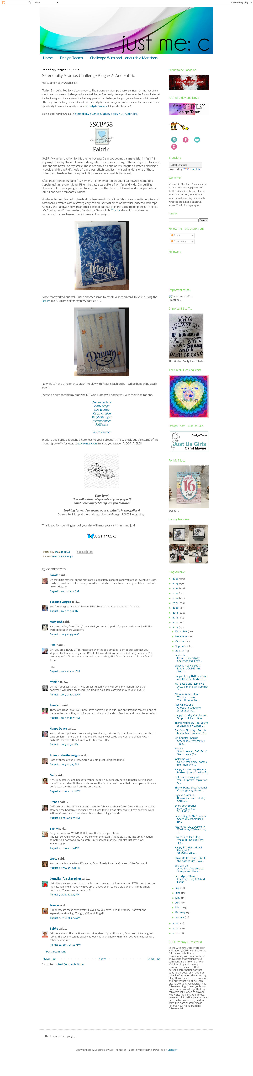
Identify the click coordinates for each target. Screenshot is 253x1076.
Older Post (154, 958)
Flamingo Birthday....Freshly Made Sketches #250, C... (190, 732)
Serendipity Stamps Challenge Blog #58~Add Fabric (106, 113)
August (179, 651)
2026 (175, 578)
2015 (175, 923)
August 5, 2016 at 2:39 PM (64, 894)
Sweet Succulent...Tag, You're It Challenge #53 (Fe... (189, 840)
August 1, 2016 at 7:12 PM (64, 744)
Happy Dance (58, 728)
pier (108, 421)
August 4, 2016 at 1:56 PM (64, 848)
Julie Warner (101, 409)
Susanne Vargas (60, 602)
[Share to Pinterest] (91, 552)
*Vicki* (54, 682)
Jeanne (54, 905)
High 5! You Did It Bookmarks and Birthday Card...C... (190, 798)
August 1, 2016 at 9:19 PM (64, 764)
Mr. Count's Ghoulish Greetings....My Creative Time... (190, 741)
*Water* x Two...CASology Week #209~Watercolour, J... (190, 830)
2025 (175, 583)
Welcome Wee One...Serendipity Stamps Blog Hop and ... (191, 762)
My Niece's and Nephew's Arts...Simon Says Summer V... (191, 687)
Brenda (54, 802)
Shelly (54, 829)
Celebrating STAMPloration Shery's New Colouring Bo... (190, 819)
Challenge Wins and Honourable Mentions (124, 58)
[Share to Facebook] (88, 552)
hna (108, 402)
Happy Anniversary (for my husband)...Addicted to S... (191, 771)
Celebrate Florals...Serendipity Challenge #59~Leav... (188, 658)
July (177, 888)
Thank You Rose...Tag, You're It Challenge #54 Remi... (191, 724)
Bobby (54, 929)
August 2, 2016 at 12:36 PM (65, 791)
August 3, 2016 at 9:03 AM (65, 818)
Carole (54, 575)
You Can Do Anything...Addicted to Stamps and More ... (189, 868)
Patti (53, 645)
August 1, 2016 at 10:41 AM (65, 671)
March (179, 907)
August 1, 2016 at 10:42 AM (65, 694)
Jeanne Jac (99, 402)
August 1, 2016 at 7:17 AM (64, 611)
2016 (175, 627)
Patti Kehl (101, 424)
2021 (175, 603)
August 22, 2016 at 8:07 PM (65, 945)
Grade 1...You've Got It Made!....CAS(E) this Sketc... (188, 668)
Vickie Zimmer (101, 432)
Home (48, 58)
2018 (175, 617)
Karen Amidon (101, 413)
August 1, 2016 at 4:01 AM (64, 591)
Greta (53, 859)
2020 (175, 608)
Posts (176, 235)
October (180, 641)
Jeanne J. (56, 705)
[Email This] (78, 552)
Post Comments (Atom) (72, 964)
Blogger (172, 1050)
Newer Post (49, 958)
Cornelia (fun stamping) (65, 879)
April (178, 902)
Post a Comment (56, 951)
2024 (175, 588)
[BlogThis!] (81, 552)
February (180, 912)
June (178, 893)
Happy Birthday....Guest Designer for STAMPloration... (188, 850)
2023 (175, 593)
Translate (195, 169)
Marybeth (56, 622)
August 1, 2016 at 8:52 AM (64, 634)
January (180, 917)
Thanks (115, 210)
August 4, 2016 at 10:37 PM (65, 868)
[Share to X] (85, 552)
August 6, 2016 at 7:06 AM (65, 918)
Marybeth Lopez (101, 417)
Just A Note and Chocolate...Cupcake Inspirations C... (188, 708)
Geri (52, 775)
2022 (175, 598)
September (182, 646)
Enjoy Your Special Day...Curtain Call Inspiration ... (186, 809)
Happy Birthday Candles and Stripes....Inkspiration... (191, 717)
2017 (175, 622)
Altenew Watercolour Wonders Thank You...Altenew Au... (187, 697)
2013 (175, 933)
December (181, 631)
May (178, 898)
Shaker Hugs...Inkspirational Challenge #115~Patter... (191, 789)
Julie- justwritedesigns (65, 755)
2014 (175, 928)
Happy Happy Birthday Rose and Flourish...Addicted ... (191, 678)
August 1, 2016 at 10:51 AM (65, 718)
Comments (179, 241)
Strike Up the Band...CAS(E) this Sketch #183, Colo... (191, 860)
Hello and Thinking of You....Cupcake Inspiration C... (191, 780)
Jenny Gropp (101, 406)
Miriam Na (99, 421)
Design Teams (71, 58)
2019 (175, 613)
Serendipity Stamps (96, 106)
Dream (46, 301)
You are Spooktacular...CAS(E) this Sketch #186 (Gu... (191, 751)
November (181, 636)
